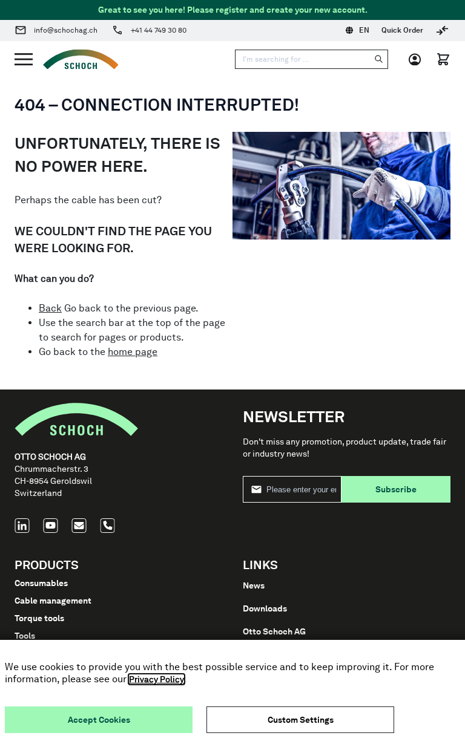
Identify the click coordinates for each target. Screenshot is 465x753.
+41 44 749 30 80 (158, 30)
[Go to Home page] (76, 59)
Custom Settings (301, 720)
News (254, 585)
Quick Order (402, 30)
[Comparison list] (442, 30)
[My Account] (419, 59)
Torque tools (39, 618)
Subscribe (396, 489)
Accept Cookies (99, 720)
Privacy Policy (156, 679)
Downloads (265, 608)
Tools (25, 636)
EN (364, 30)
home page (132, 351)
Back (50, 308)
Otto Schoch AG (274, 631)
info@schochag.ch (65, 30)
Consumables (41, 583)
